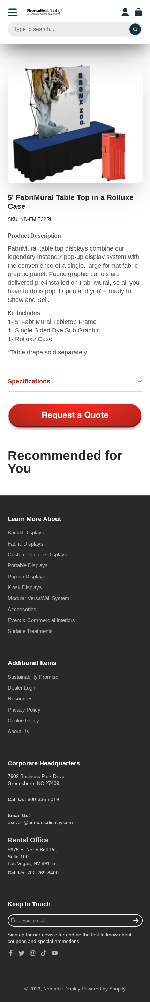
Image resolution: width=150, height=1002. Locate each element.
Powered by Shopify (104, 989)
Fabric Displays (25, 544)
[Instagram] (33, 953)
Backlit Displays (26, 532)
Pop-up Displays (26, 576)
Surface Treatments (30, 631)
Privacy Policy (24, 710)
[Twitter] (21, 953)
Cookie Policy (23, 720)
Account (125, 12)
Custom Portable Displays (37, 554)
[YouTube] (55, 953)
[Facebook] (11, 953)
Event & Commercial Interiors (41, 620)
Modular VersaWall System (38, 598)
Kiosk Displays (25, 587)
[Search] (135, 29)
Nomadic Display (61, 989)
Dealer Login (22, 688)
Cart (138, 12)
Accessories (22, 609)
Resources (20, 698)
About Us (18, 731)
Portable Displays (28, 565)
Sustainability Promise (33, 677)
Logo (44, 12)
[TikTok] (43, 953)
